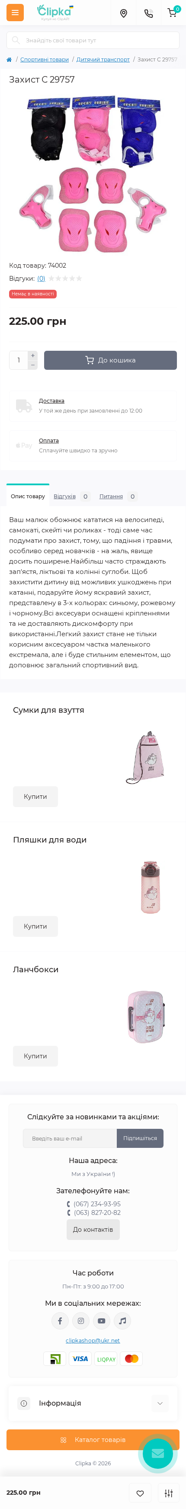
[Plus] (33, 355)
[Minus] (33, 365)
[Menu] (15, 12)
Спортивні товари (44, 59)
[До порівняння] (169, 1493)
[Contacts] (148, 12)
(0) (41, 279)
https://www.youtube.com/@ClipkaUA (101, 1321)
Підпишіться (140, 1138)
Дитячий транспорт (103, 59)
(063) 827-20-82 (97, 1213)
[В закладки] (140, 1493)
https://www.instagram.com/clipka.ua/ (81, 1321)
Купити (35, 797)
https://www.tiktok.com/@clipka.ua (122, 1321)
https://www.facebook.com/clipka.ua (60, 1321)
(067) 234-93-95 (97, 1204)
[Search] (16, 40)
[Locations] (123, 12)
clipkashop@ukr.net (93, 1340)
